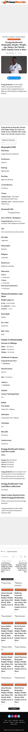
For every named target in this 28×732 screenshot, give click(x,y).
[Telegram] (24, 556)
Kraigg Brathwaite (12, 551)
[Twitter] (17, 556)
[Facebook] (13, 556)
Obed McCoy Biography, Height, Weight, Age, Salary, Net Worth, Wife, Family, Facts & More (21, 695)
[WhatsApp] (21, 556)
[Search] (25, 2)
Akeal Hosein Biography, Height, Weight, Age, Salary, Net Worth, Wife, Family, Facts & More (7, 695)
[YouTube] (15, 716)
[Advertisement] (14, 19)
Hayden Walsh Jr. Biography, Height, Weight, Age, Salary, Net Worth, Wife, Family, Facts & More (7, 664)
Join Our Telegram (15, 78)
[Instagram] (12, 716)
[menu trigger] (3, 2)
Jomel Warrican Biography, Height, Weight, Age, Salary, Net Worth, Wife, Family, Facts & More (21, 664)
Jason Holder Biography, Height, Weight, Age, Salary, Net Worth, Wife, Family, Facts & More (7, 633)
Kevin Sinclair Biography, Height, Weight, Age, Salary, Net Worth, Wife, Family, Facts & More (21, 633)
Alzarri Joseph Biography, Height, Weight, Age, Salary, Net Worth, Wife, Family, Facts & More (7, 600)
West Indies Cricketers (14, 39)
